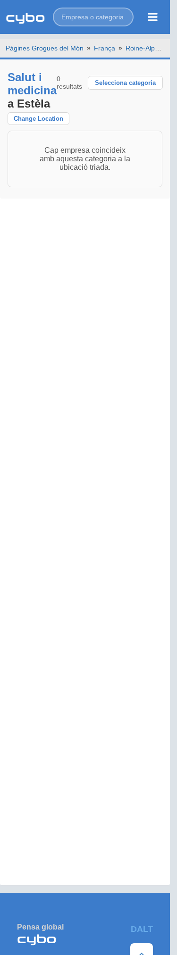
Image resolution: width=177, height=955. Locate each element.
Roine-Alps (142, 48)
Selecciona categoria (125, 82)
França (104, 48)
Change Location (38, 118)
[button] (93, 17)
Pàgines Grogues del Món (45, 48)
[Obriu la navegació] (152, 17)
